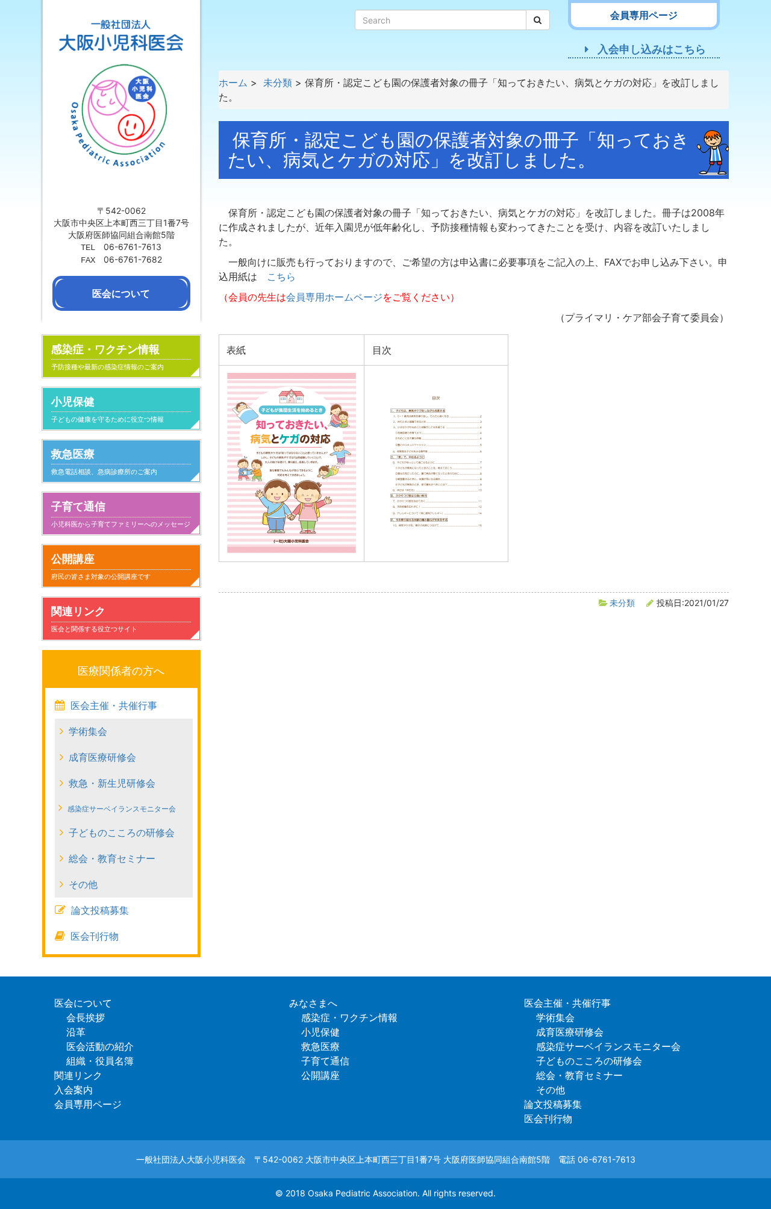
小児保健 (107, 409)
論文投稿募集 (100, 910)
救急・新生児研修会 (112, 783)
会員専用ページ (88, 1104)
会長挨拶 (85, 1017)
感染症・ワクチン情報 (107, 357)
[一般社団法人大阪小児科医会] (121, 100)
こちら (281, 276)
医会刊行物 (94, 936)
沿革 (76, 1032)
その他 (83, 884)
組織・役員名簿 (100, 1061)
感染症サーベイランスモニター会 (121, 808)
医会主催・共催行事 (113, 705)
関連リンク (94, 619)
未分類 (622, 603)
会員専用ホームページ (334, 297)
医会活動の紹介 (100, 1046)
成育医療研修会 (102, 757)
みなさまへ (313, 1003)
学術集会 (88, 731)
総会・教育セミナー (112, 858)
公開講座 (101, 566)
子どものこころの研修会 (122, 832)
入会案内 (73, 1090)
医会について (83, 1003)
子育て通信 (120, 514)
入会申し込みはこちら (652, 49)
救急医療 (104, 462)
